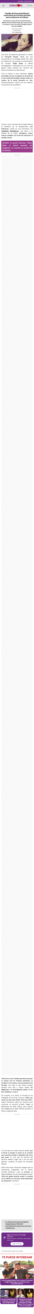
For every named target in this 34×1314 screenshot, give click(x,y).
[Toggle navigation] (3, 5)
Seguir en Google (17, 1243)
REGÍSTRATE (28, 1)
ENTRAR (20, 1)
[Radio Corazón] (16, 5)
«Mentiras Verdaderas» (10, 131)
